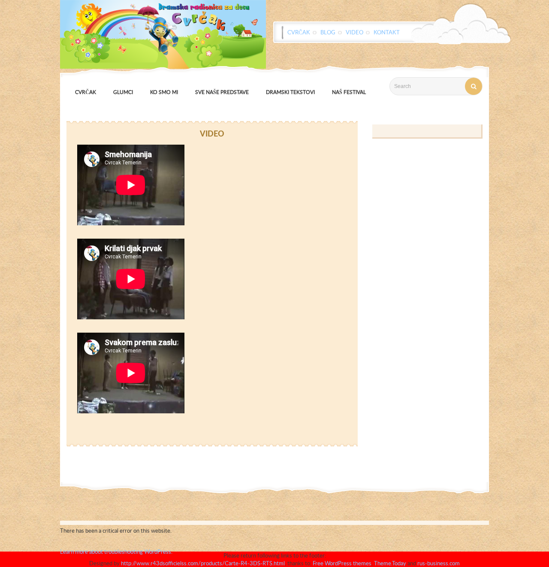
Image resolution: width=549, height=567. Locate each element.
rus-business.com (438, 563)
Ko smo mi (164, 92)
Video (354, 32)
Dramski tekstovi (290, 92)
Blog (327, 32)
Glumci (123, 92)
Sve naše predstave (222, 92)
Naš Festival (349, 92)
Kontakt (387, 32)
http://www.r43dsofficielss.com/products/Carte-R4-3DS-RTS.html (203, 563)
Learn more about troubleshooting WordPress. (116, 551)
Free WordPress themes (342, 563)
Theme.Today (390, 563)
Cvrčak (298, 32)
